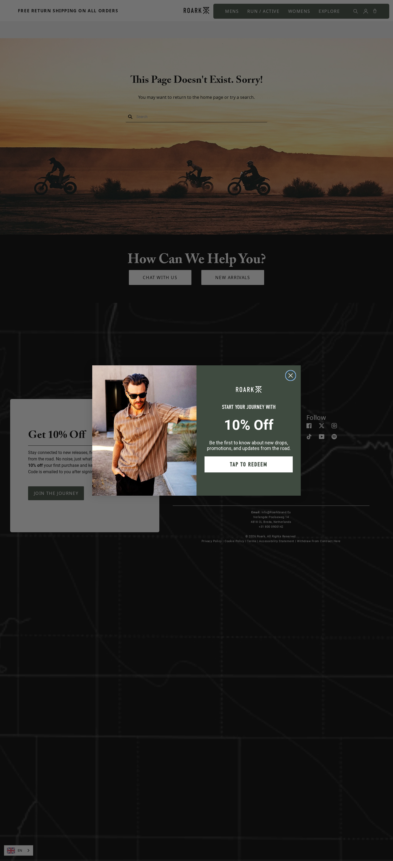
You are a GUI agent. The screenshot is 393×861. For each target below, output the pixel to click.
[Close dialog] (290, 375)
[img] (290, 375)
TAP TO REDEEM (248, 464)
